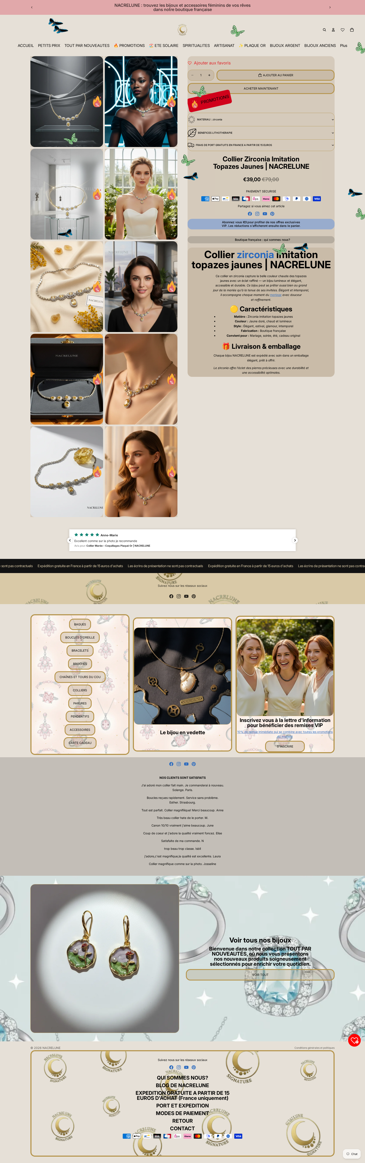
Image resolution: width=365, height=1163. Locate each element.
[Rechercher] (324, 29)
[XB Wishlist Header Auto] (342, 29)
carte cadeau (80, 743)
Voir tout (260, 974)
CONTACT (182, 1128)
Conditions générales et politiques (314, 1047)
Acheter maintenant (261, 88)
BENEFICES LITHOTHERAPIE (215, 132)
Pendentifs (80, 716)
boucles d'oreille (80, 637)
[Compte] (333, 29)
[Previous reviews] (70, 540)
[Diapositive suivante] (330, 7)
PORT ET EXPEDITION (182, 1106)
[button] (182, 540)
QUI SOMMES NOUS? (182, 1078)
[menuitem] (343, 45)
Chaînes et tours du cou (80, 677)
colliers (80, 690)
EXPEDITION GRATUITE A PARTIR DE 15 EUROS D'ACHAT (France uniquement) (183, 1095)
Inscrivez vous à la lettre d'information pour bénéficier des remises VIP (285, 722)
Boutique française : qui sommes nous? (262, 239)
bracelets (80, 650)
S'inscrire (285, 746)
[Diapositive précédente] (32, 7)
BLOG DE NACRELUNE (182, 1085)
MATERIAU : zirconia (209, 119)
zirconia (255, 254)
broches (80, 664)
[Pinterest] (272, 213)
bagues (80, 624)
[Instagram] (257, 213)
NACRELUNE (51, 1048)
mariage (276, 295)
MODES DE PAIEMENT (182, 1113)
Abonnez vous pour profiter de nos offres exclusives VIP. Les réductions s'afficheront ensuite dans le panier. (261, 223)
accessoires (80, 729)
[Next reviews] (295, 540)
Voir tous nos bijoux (260, 940)
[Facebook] (249, 213)
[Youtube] (264, 213)
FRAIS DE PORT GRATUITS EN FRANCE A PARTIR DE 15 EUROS (234, 145)
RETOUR (182, 1121)
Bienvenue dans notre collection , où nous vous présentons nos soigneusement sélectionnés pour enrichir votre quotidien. (260, 956)
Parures (80, 703)
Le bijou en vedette (182, 732)
